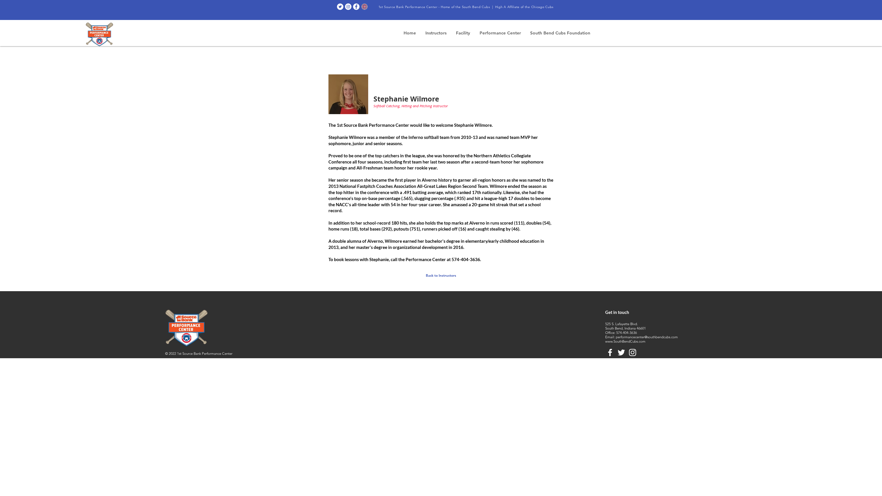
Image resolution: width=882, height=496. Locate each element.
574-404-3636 (626, 332)
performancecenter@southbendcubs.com (647, 337)
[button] (437, 33)
